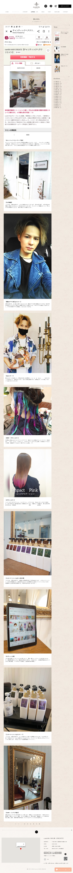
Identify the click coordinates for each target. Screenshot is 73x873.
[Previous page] (18, 824)
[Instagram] (45, 6)
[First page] (15, 824)
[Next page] (36, 824)
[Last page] (39, 824)
